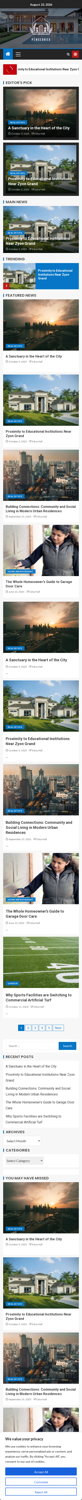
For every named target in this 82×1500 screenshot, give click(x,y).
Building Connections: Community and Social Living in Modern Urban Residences (39, 827)
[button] (18, 54)
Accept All (41, 1472)
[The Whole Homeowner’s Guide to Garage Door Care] (41, 550)
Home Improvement (20, 571)
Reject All (41, 1492)
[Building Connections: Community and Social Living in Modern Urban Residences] (41, 475)
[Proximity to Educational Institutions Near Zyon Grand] (19, 276)
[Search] (68, 54)
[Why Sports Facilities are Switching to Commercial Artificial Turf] (41, 962)
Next (58, 1028)
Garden (12, 983)
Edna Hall (39, 133)
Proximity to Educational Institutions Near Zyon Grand (55, 274)
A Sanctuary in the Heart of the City (39, 128)
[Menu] (18, 54)
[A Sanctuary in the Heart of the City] (41, 113)
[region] (41, 1466)
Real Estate (17, 122)
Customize (41, 1482)
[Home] (8, 54)
